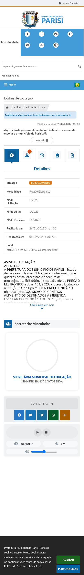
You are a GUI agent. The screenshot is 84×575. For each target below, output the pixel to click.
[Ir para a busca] (25, 53)
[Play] (38, 432)
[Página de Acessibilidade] (56, 45)
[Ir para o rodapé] (34, 53)
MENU (12, 84)
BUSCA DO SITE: (14, 60)
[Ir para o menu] (76, 45)
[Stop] (46, 432)
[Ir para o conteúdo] (67, 45)
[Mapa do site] (41, 45)
